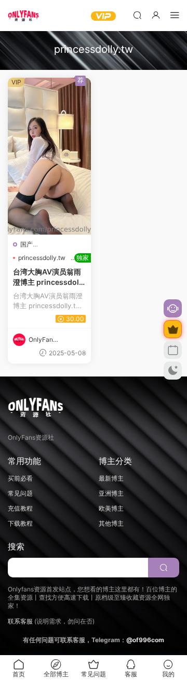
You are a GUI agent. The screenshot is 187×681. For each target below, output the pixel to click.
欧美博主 (111, 508)
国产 (26, 244)
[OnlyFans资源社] (23, 15)
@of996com (145, 640)
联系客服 (20, 621)
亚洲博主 (111, 493)
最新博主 (111, 478)
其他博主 (111, 523)
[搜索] (137, 15)
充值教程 (20, 508)
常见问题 (20, 493)
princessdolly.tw (41, 258)
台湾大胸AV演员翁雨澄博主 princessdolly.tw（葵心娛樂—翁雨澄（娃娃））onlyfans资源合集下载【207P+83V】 (49, 277)
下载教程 (20, 523)
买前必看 (20, 478)
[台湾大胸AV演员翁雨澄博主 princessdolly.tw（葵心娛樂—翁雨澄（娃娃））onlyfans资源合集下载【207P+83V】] (49, 156)
